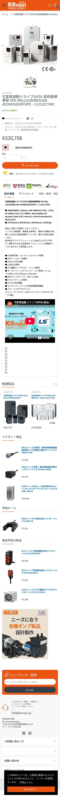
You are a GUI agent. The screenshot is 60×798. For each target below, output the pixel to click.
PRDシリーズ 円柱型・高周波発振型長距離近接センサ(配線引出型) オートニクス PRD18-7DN (39, 450)
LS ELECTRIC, (21, 126)
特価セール (9, 508)
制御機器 (35, 129)
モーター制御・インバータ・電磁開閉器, (30, 128)
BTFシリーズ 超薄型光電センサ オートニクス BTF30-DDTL (39, 571)
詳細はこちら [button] (26, 782)
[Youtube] (23, 733)
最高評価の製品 (12, 540)
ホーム (5, 14)
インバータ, (41, 126)
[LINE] (29, 733)
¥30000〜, (31, 126)
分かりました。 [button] (31, 789)
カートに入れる (32, 165)
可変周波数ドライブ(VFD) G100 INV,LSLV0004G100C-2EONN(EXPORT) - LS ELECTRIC (15, 396)
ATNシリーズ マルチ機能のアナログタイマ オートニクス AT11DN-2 (39, 590)
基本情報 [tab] (9, 193)
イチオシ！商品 (12, 437)
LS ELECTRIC (7, 93)
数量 (4, 153)
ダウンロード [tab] (26, 193)
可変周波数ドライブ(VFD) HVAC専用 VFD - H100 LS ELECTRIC (43, 396)
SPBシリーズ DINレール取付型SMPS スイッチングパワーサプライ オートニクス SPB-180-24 (39, 489)
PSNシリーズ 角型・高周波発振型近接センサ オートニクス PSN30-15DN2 (39, 468)
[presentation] (53, 384)
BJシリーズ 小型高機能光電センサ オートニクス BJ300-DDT (39, 552)
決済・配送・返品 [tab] (49, 193)
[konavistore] (17, 5)
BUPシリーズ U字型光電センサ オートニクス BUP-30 (39, 519)
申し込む (30, 689)
